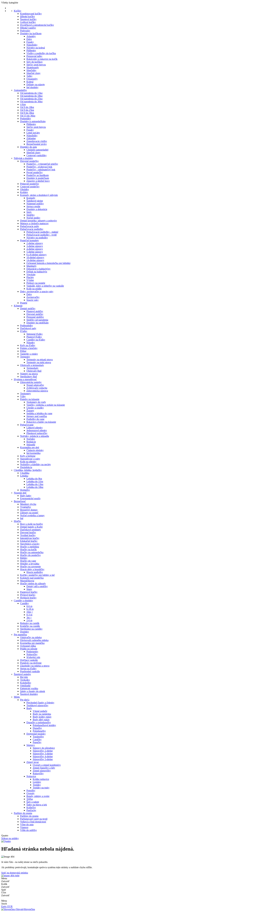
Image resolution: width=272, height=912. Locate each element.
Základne (31, 138)
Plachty (30, 277)
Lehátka (24, 475)
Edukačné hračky (28, 541)
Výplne (30, 280)
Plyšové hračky (27, 595)
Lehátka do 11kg (34, 481)
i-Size (23, 104)
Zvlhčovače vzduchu (36, 388)
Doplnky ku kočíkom (30, 33)
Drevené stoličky (34, 314)
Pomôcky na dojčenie (31, 663)
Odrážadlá (25, 685)
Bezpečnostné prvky (36, 144)
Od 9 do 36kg (27, 113)
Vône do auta (27, 824)
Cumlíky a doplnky (23, 600)
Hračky (17, 521)
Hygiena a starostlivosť (25, 379)
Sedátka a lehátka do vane (39, 413)
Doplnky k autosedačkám (32, 121)
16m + (29, 612)
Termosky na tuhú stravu (38, 362)
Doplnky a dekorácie (36, 209)
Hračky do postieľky (30, 555)
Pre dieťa (24, 699)
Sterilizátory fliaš (28, 376)
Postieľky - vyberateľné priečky (42, 164)
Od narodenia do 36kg (31, 101)
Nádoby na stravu (29, 373)
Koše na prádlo (34, 288)
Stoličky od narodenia (37, 319)
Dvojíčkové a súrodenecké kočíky (37, 25)
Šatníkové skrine (34, 200)
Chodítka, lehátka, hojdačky (28, 470)
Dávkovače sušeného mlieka (34, 640)
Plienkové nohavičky (36, 433)
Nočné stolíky (33, 217)
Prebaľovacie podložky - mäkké (42, 232)
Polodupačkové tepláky (44, 725)
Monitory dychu (28, 504)
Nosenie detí (20, 492)
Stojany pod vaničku (36, 416)
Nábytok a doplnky (23, 158)
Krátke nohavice (41, 779)
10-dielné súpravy (35, 257)
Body (29, 708)
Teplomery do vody (36, 402)
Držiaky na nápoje (35, 84)
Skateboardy (32, 67)
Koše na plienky (28, 461)
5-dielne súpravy (34, 251)
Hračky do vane (28, 560)
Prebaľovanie (27, 424)
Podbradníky (26, 325)
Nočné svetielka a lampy (32, 515)
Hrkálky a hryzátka (29, 563)
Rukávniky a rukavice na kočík (41, 59)
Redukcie (31, 441)
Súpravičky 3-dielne (43, 753)
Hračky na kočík (28, 549)
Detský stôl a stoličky (37, 586)
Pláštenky (31, 50)
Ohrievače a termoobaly (32, 365)
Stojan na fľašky (28, 668)
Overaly (30, 793)
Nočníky (30, 439)
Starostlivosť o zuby (30, 458)
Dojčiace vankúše (29, 660)
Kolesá (29, 81)
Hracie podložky (34, 572)
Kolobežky (25, 682)
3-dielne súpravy (34, 246)
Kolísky (24, 192)
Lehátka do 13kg (34, 484)
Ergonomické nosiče (30, 498)
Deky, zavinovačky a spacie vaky (36, 291)
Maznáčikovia (27, 580)
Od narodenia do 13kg (31, 93)
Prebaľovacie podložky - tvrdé (41, 234)
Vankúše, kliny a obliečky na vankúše (45, 285)
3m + (29, 617)
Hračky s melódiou (29, 546)
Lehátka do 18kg (34, 487)
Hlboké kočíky (27, 16)
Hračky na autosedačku (31, 552)
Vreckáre (30, 274)
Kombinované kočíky (31, 13)
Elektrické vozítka (29, 688)
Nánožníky (31, 44)
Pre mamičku (20, 634)
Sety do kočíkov (34, 61)
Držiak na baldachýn (36, 271)
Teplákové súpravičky (37, 705)
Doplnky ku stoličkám (37, 322)
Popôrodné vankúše (30, 671)
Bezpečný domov (29, 509)
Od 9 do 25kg (27, 110)
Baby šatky (25, 495)
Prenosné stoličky (35, 317)
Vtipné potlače (40, 711)
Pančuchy (31, 810)
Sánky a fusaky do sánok (32, 691)
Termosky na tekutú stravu (39, 359)
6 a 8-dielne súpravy (36, 254)
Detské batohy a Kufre (31, 526)
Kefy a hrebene (27, 456)
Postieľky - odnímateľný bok (40, 169)
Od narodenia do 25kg (31, 98)
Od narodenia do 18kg (31, 96)
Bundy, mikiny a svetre (37, 796)
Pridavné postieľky (29, 183)
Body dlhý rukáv (41, 719)
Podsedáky (25, 118)
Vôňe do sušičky (28, 830)
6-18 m (30, 609)
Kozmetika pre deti (29, 447)
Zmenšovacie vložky (36, 141)
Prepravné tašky (34, 56)
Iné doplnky (32, 87)
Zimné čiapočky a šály (44, 767)
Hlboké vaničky (28, 27)
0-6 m (29, 606)
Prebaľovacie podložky (31, 229)
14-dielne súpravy (35, 260)
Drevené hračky (28, 532)
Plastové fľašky (34, 337)
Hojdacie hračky (28, 597)
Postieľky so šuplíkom (37, 175)
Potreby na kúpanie (29, 399)
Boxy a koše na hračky (31, 524)
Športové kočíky (28, 19)
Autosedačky (20, 90)
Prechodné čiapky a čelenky (40, 702)
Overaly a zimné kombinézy (47, 765)
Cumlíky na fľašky (35, 339)
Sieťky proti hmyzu (36, 64)
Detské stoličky (27, 308)
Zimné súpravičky (42, 770)
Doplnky (24, 631)
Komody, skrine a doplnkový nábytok (39, 195)
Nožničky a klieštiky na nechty (35, 464)
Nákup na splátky (10, 838)
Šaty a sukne (32, 801)
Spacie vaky (32, 300)
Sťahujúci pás (33, 657)
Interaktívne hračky (29, 538)
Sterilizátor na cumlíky (31, 629)
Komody (30, 198)
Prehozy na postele (35, 283)
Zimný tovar (32, 762)
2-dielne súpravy (34, 243)
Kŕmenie (18, 305)
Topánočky (38, 736)
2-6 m (29, 620)
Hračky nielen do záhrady (33, 583)
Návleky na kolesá (35, 47)
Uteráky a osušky (35, 407)
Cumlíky (24, 603)
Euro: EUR (7, 906)
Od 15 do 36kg (27, 115)
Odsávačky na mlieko (31, 637)
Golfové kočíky (28, 22)
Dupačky (37, 728)
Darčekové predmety (30, 529)
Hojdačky (25, 490)
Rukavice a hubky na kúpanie (41, 422)
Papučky (37, 742)
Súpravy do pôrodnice (44, 748)
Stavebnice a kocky (30, 543)
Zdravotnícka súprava (37, 390)
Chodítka (24, 473)
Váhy (23, 396)
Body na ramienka (42, 714)
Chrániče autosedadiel (37, 149)
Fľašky (23, 331)
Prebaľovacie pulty (29, 226)
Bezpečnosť (20, 501)
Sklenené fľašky (34, 334)
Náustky (30, 342)
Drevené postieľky (29, 161)
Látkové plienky (34, 427)
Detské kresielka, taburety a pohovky (38, 220)
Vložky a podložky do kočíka (41, 53)
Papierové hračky (28, 592)
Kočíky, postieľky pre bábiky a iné (37, 575)
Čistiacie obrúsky (35, 450)
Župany (30, 410)
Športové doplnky (29, 694)
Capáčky (37, 739)
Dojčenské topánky (36, 733)
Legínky (37, 782)
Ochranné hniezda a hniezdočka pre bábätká (48, 263)
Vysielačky (25, 507)
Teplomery (25, 393)
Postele (23, 302)
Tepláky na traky (41, 787)
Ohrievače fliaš (33, 371)
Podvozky (25, 30)
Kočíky (17, 10)
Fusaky (30, 42)
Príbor (23, 351)
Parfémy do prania (23, 813)
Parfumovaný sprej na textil (33, 818)
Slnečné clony (33, 73)
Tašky (29, 76)
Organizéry (32, 78)
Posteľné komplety (29, 240)
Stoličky (30, 215)
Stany (29, 589)
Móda (17, 697)
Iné (21, 518)
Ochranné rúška (28, 646)
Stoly (29, 212)
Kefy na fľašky (27, 345)
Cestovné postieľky (30, 186)
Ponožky (30, 790)
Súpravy (30, 745)
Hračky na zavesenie (30, 566)
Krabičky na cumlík (30, 626)
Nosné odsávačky (35, 385)
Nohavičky (31, 654)
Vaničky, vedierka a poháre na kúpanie (45, 405)
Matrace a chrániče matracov (34, 223)
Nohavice (31, 776)
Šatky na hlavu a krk (36, 804)
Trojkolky (25, 680)
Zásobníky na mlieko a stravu (34, 665)
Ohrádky (24, 189)
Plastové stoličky (34, 311)
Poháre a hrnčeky (28, 348)
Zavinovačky (33, 297)
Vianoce (24, 827)
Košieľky (31, 807)
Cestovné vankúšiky (36, 155)
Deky (29, 39)
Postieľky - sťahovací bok (39, 166)
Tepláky (37, 784)
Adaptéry (31, 36)
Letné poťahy (33, 132)
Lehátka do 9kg (34, 478)
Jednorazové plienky (36, 430)
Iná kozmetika (33, 453)
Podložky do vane (35, 419)
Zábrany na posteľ (29, 512)
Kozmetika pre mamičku (32, 643)
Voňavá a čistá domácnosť (33, 821)
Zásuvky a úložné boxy (38, 181)
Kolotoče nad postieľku (32, 577)
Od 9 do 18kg (27, 107)
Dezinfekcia (26, 467)
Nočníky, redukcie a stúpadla (34, 436)
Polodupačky (39, 731)
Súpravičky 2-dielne (43, 750)
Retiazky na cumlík (29, 623)
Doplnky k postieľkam (37, 178)
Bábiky (23, 558)
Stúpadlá (30, 444)
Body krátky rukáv (42, 716)
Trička (29, 799)
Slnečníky (31, 70)
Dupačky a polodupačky (38, 722)
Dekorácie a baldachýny (38, 268)
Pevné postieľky (34, 172)
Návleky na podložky (37, 237)
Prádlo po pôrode (28, 648)
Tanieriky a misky (29, 354)
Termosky (25, 356)
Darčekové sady (28, 328)
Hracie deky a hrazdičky (32, 569)
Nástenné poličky (35, 203)
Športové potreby (22, 674)
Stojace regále (33, 206)
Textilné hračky (28, 535)
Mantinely (31, 266)
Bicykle (24, 677)
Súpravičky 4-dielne (43, 756)
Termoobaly (32, 368)
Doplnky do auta (28, 147)
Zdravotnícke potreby (31, 382)
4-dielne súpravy (34, 249)
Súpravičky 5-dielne (43, 759)
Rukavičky (38, 773)
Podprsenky (32, 651)
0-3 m (29, 614)
